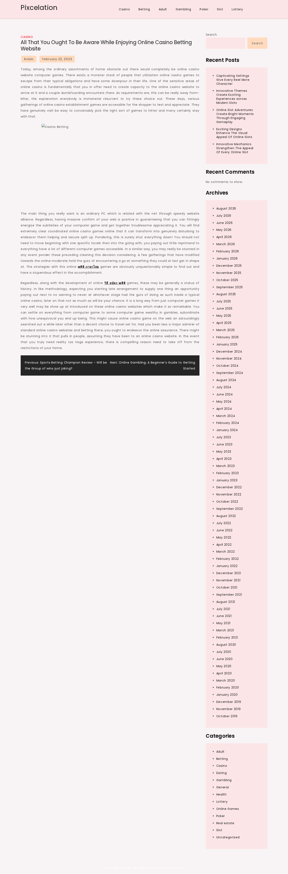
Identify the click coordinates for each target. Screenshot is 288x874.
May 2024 (224, 401)
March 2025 (225, 330)
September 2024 (229, 373)
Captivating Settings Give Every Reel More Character (233, 80)
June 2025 (224, 308)
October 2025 (227, 280)
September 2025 (229, 287)
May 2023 (223, 451)
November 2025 (228, 273)
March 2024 (225, 416)
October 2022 (227, 501)
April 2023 (224, 459)
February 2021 (227, 637)
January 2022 (227, 566)
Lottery (237, 9)
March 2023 (225, 466)
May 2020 (224, 666)
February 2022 (227, 559)
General (222, 787)
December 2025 (229, 266)
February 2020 (227, 687)
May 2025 (223, 316)
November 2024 (229, 358)
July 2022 (223, 523)
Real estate (225, 823)
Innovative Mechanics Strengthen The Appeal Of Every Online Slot (235, 148)
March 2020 (225, 680)
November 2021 (228, 580)
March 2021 (225, 630)
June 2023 (224, 444)
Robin (29, 59)
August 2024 (226, 380)
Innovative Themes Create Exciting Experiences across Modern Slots (231, 97)
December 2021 (228, 573)
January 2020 (227, 695)
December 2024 (229, 351)
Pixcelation (39, 7)
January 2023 (227, 480)
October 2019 (227, 716)
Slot (220, 9)
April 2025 (224, 323)
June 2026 (224, 223)
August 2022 (226, 516)
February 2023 (227, 473)
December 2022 (229, 487)
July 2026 (223, 216)
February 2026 (227, 251)
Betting (144, 9)
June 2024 (224, 394)
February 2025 (227, 337)
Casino (124, 9)
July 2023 (223, 437)
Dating (221, 773)
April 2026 (224, 237)
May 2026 (224, 230)
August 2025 (226, 294)
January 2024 (227, 430)
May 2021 (223, 623)
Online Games (227, 809)
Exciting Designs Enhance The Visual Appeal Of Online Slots (234, 133)
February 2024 (227, 423)
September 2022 (229, 509)
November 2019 (228, 709)
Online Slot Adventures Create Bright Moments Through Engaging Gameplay (235, 116)
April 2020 (224, 673)
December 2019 (228, 702)
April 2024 (224, 409)
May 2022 (223, 537)
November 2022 (228, 494)
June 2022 (224, 530)
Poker (204, 9)
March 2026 (225, 244)
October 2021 (226, 587)
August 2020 (226, 645)
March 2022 (225, 551)
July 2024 (223, 387)
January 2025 (227, 344)
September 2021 (229, 595)
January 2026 (227, 258)
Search (211, 34)
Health (221, 794)
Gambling (183, 9)
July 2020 (223, 652)
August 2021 (225, 602)
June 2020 (224, 659)
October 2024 (227, 366)
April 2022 (224, 545)
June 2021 (224, 616)
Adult (163, 9)
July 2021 (223, 609)
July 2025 (223, 301)
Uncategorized (228, 837)
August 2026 (226, 208)
